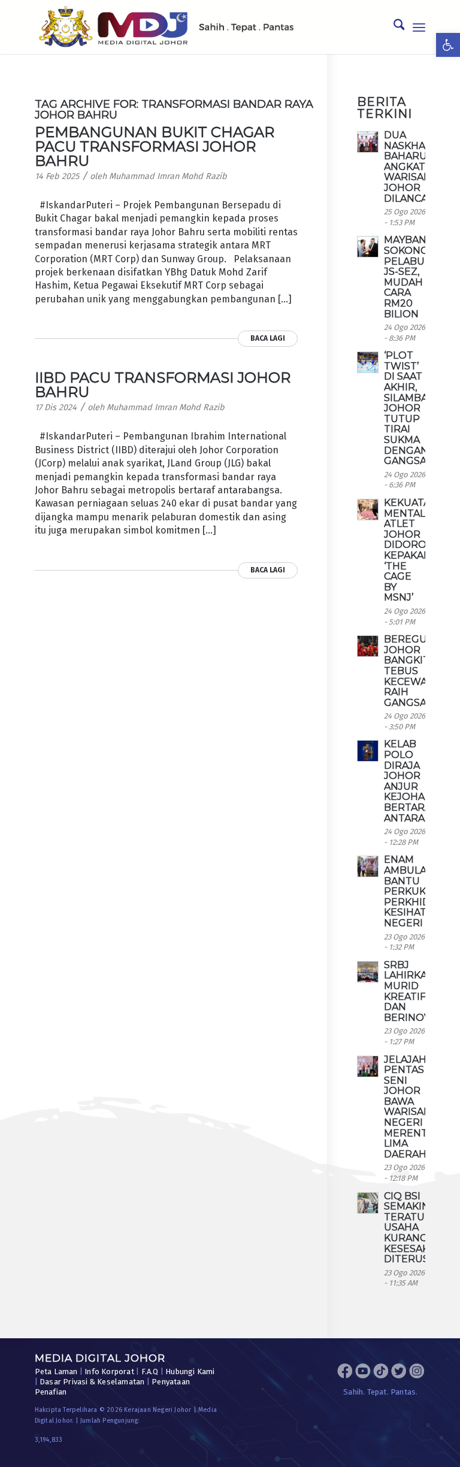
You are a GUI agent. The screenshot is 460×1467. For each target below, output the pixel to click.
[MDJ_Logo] (166, 27)
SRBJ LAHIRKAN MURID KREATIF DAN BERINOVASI (415, 991)
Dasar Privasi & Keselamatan (92, 1381)
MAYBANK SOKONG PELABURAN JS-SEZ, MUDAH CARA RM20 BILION (415, 276)
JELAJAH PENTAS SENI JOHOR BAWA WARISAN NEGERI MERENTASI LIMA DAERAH (413, 1107)
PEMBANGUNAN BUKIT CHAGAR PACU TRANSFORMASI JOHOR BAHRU (154, 146)
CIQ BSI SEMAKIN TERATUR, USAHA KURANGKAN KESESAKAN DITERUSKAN (417, 1227)
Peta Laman (56, 1371)
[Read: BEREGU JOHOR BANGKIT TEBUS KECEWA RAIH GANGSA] (368, 646)
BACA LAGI (267, 338)
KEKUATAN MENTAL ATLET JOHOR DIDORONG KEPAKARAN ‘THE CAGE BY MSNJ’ (414, 550)
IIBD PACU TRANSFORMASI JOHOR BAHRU (162, 385)
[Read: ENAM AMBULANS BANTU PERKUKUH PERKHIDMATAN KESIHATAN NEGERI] (368, 866)
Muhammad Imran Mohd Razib (168, 176)
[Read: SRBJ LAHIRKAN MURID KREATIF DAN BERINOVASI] (368, 972)
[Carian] (393, 27)
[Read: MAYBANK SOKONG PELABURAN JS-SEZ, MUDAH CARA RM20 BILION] (368, 246)
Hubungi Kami (189, 1371)
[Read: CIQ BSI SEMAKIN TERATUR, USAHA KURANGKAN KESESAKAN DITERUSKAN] (368, 1203)
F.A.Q (150, 1371)
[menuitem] (393, 27)
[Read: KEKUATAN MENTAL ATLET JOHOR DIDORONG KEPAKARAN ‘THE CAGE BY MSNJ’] (368, 509)
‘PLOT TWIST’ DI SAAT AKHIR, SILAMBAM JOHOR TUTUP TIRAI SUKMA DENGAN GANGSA (410, 408)
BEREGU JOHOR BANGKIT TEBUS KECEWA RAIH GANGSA (406, 671)
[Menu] (419, 27)
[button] (448, 45)
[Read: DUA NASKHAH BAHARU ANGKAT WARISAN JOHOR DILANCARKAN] (368, 142)
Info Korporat (109, 1371)
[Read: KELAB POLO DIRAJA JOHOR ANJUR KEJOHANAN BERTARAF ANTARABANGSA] (368, 751)
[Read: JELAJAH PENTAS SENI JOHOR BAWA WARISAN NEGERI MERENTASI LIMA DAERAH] (368, 1066)
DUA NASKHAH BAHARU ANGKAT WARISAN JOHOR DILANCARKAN (420, 166)
